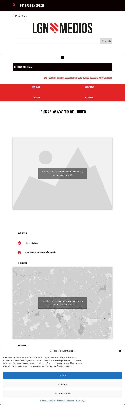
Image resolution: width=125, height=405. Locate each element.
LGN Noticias (89, 87)
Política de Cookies (47, 401)
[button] (120, 350)
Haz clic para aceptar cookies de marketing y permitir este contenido (62, 173)
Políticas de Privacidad (65, 401)
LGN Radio (36, 87)
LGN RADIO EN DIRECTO (32, 5)
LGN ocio (36, 97)
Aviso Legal (80, 401)
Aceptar (63, 375)
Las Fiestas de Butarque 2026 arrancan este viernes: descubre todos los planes (77, 77)
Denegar (62, 384)
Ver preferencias (62, 393)
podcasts (89, 97)
